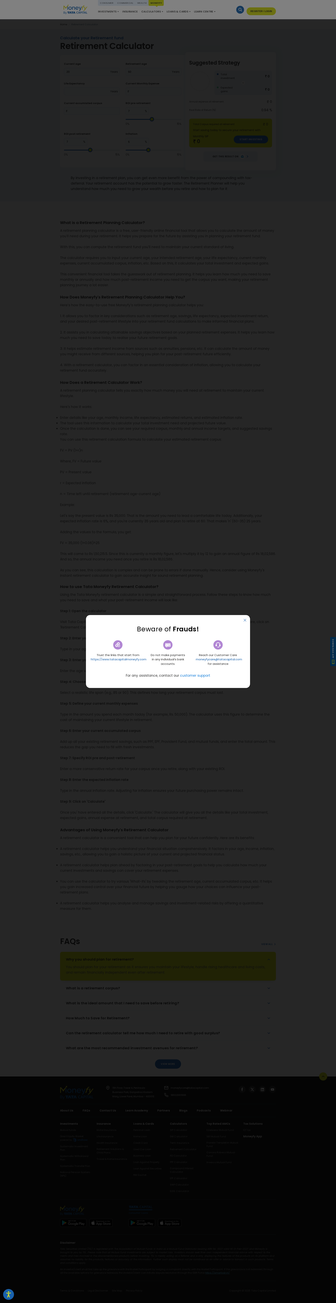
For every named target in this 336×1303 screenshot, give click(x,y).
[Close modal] (245, 620)
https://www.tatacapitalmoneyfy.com (118, 659)
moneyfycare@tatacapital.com (219, 659)
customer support (195, 675)
